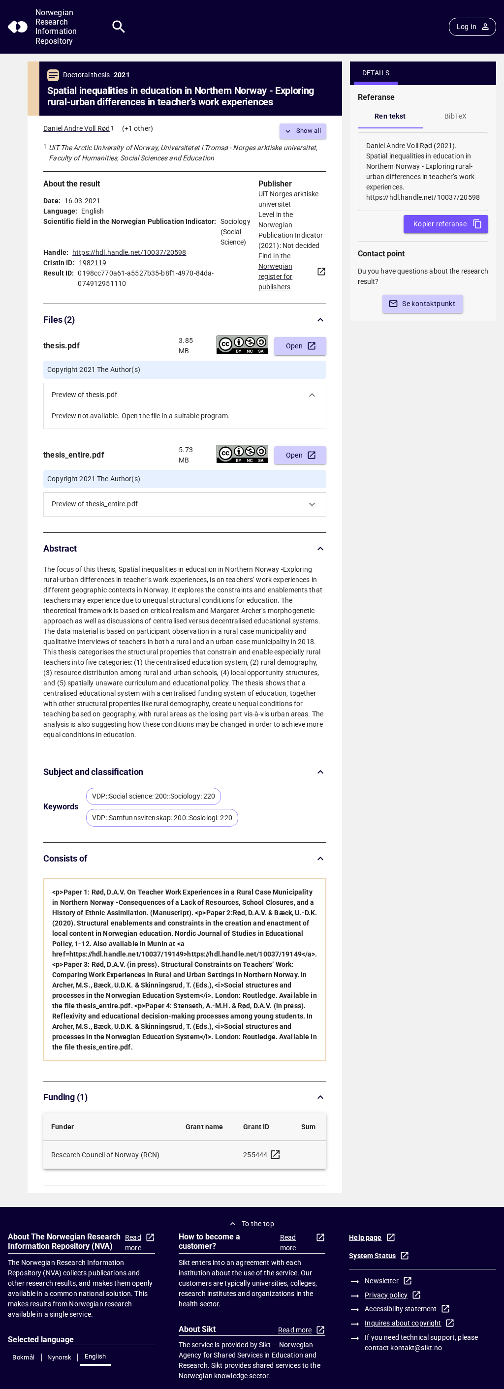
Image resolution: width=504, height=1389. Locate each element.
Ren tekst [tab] (390, 116)
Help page (365, 1237)
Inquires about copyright (403, 1323)
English (95, 1356)
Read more (133, 1243)
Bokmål (23, 1357)
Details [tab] (376, 73)
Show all (308, 130)
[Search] (118, 27)
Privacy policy (386, 1295)
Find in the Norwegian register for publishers (275, 271)
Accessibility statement (401, 1309)
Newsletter (381, 1281)
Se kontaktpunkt (428, 304)
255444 (255, 1155)
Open (294, 346)
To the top (258, 1224)
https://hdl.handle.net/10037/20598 (129, 252)
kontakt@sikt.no (416, 1348)
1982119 (93, 263)
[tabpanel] (423, 171)
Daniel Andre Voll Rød (76, 128)
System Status (372, 1256)
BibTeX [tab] (455, 116)
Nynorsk (59, 1357)
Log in (466, 27)
